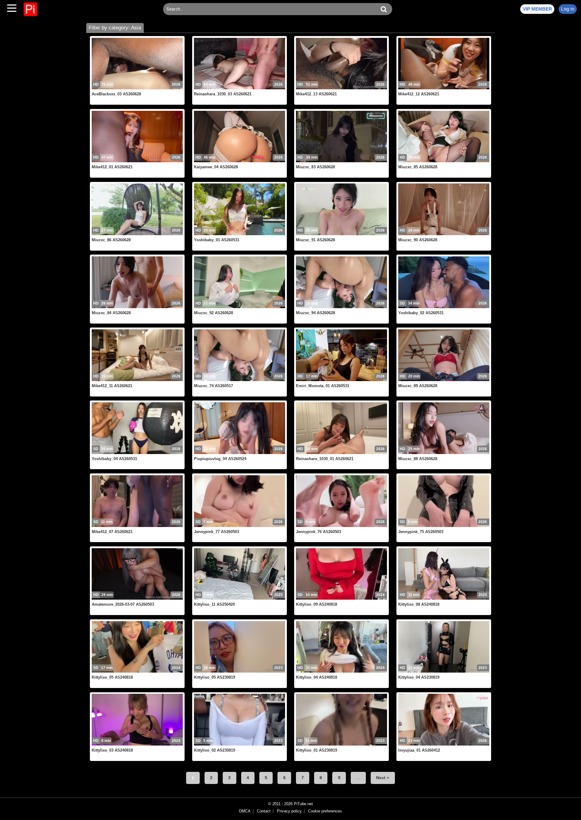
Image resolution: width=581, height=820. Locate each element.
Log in (567, 9)
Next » (382, 777)
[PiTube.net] (30, 9)
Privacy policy (289, 811)
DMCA (245, 811)
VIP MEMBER (537, 9)
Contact (264, 811)
